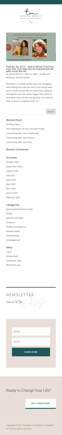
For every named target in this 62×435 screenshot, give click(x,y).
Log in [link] (9, 251)
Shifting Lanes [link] (13, 124)
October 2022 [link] (12, 162)
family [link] (9, 213)
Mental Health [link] (23, 77)
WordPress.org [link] (13, 265)
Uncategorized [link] (13, 240)
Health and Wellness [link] (16, 226)
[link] (31, 47)
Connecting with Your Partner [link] (20, 137)
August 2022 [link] (12, 171)
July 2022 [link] (10, 175)
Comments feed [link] (13, 260)
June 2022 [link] (11, 179)
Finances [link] (10, 222)
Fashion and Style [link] (14, 218)
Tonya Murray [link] (15, 74)
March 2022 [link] (12, 193)
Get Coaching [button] (40, 403)
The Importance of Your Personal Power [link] (25, 128)
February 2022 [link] (13, 197)
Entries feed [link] (12, 256)
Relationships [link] (12, 235)
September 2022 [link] (14, 166)
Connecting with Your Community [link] (22, 133)
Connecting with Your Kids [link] (19, 142)
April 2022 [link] (11, 188)
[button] (31, 22)
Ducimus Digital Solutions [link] (20, 429)
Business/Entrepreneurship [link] (19, 209)
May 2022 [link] (10, 184)
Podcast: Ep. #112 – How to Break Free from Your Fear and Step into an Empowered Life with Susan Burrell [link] (30, 69)
